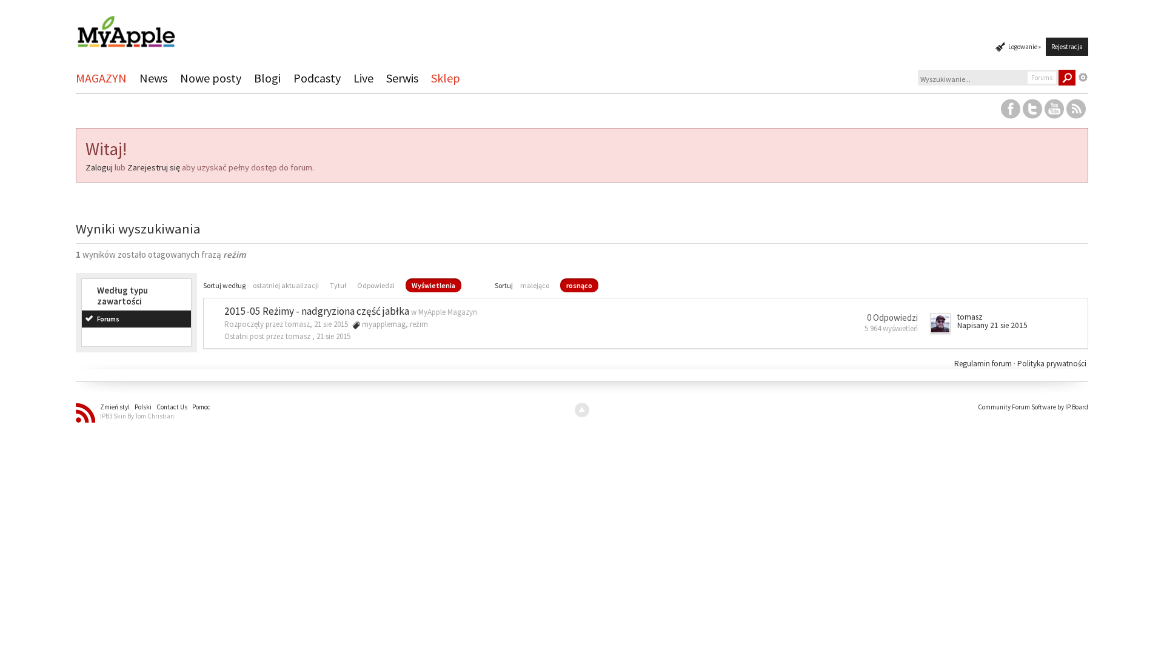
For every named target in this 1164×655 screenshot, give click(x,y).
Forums (108, 319)
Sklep (445, 78)
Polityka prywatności (1051, 363)
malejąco (534, 285)
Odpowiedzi (376, 285)
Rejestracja (1067, 46)
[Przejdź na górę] (582, 410)
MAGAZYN (101, 78)
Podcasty (317, 78)
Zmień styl (115, 407)
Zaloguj (99, 167)
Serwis (402, 78)
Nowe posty (210, 78)
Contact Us (171, 407)
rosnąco (579, 285)
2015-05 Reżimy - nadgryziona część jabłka (316, 311)
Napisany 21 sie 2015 (992, 325)
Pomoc (201, 407)
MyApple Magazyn (447, 312)
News (153, 78)
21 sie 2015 (333, 336)
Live (363, 78)
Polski (143, 407)
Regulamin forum (984, 363)
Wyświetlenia (433, 285)
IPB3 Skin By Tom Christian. (138, 416)
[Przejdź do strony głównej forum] (126, 26)
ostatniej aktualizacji (286, 285)
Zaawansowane (1083, 77)
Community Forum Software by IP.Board (1033, 407)
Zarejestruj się (153, 167)
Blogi (267, 78)
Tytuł (338, 285)
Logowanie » (1024, 46)
